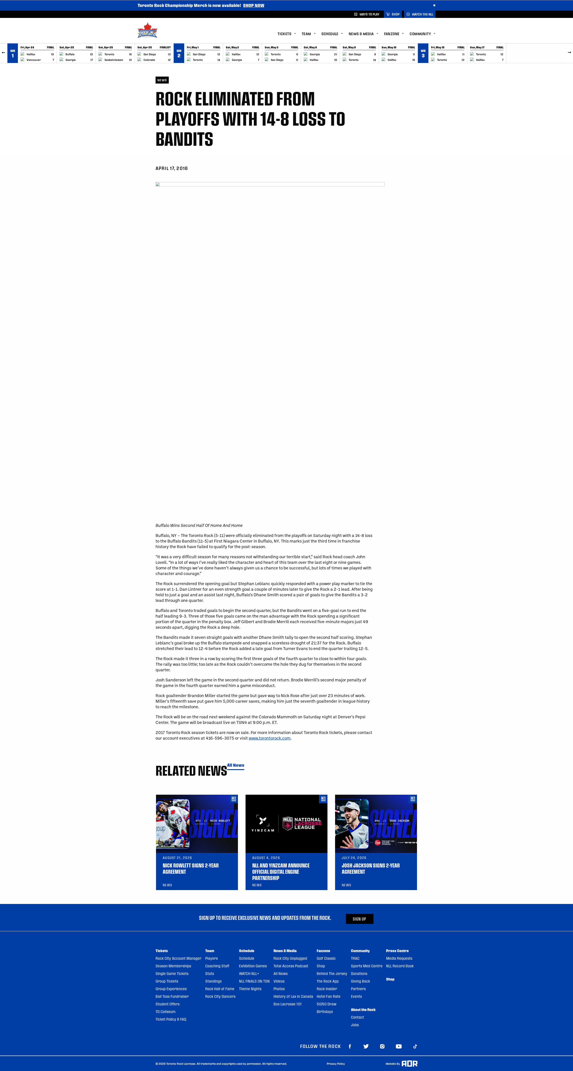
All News (235, 765)
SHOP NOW (253, 5)
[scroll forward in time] (569, 53)
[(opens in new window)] (350, 1045)
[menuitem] (290, 34)
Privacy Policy (336, 1063)
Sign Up (359, 918)
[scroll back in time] (3, 53)
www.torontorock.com (270, 738)
